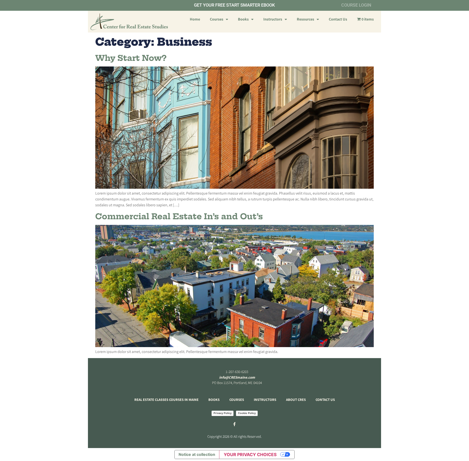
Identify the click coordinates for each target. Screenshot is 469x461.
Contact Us (338, 19)
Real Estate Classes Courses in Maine (166, 399)
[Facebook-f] (234, 424)
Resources (305, 19)
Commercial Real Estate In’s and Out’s (179, 216)
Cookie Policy (247, 413)
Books (243, 19)
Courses (216, 19)
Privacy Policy (222, 413)
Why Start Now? (130, 58)
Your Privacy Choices (250, 454)
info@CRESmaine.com (237, 377)
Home (195, 19)
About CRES (296, 399)
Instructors (272, 19)
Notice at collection (197, 454)
